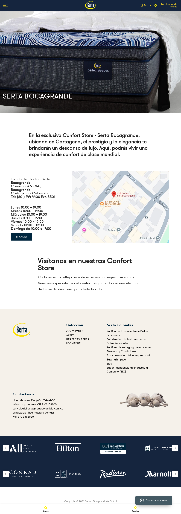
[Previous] (6, 448)
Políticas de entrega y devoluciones (129, 347)
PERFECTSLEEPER (77, 339)
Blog (109, 364)
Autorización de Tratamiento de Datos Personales (126, 341)
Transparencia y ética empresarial (128, 355)
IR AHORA (21, 236)
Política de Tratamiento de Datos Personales (127, 333)
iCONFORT (73, 343)
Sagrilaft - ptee (116, 360)
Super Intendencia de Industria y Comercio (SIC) (127, 370)
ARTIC (70, 335)
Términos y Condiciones (121, 351)
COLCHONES (74, 331)
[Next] (175, 448)
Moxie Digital (110, 501)
